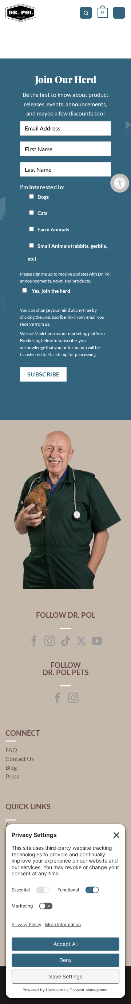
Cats (42, 213)
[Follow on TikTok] (65, 642)
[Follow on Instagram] (49, 642)
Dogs (43, 197)
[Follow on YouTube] (97, 642)
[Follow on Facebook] (34, 642)
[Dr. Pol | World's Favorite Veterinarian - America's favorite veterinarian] (36, 13)
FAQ (11, 749)
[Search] (86, 13)
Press (12, 776)
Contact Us (19, 758)
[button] (103, 13)
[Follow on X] (81, 642)
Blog (11, 767)
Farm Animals (53, 229)
